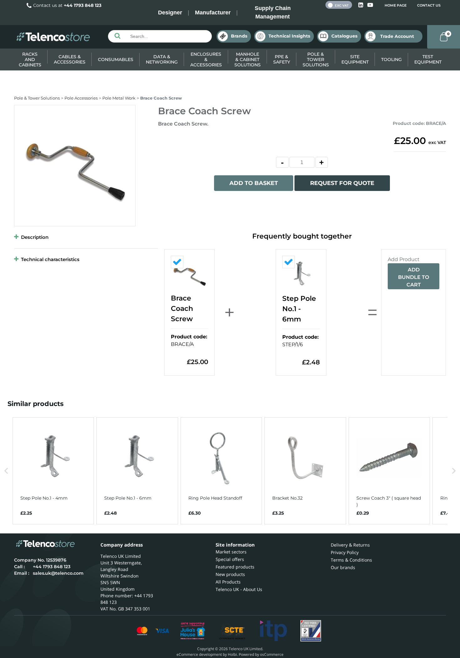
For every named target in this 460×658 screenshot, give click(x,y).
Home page (395, 5)
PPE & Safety (281, 59)
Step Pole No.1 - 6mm (299, 308)
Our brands (343, 567)
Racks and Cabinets (30, 59)
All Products (228, 582)
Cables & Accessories (69, 59)
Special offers (230, 559)
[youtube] (370, 5)
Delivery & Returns (350, 545)
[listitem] (53, 470)
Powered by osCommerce (261, 654)
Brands (239, 36)
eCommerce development (199, 654)
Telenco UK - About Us (239, 589)
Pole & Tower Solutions (316, 59)
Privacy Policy (345, 552)
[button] (6, 470)
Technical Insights (289, 36)
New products (230, 574)
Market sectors (231, 552)
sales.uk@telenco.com (58, 573)
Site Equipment (355, 59)
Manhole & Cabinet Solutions (247, 59)
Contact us (429, 5)
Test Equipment (428, 59)
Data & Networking (162, 59)
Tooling (391, 59)
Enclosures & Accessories (206, 59)
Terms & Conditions (351, 560)
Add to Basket (253, 183)
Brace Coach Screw (182, 308)
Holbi (232, 654)
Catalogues (344, 36)
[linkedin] (361, 5)
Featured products (235, 567)
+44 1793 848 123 (82, 5)
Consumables (115, 59)
